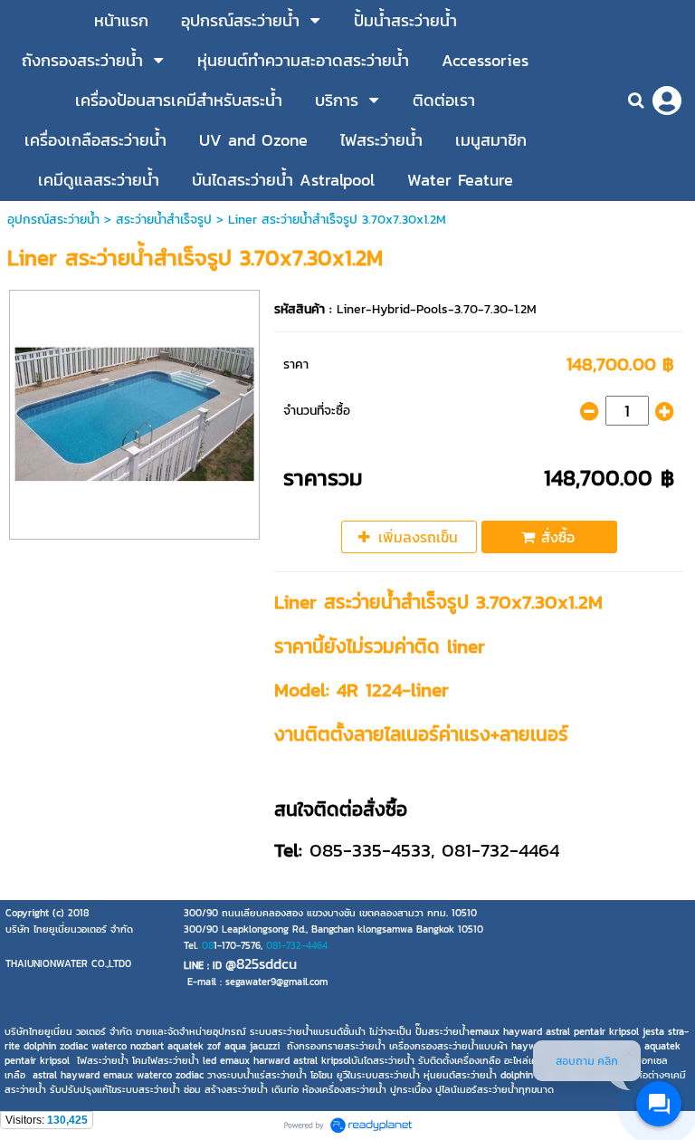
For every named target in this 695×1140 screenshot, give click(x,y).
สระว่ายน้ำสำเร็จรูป (164, 219)
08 (208, 945)
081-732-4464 (297, 945)
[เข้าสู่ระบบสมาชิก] (666, 100)
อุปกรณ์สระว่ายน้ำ (53, 219)
